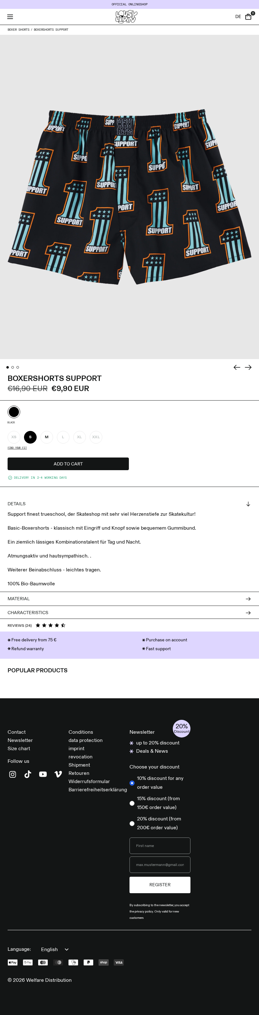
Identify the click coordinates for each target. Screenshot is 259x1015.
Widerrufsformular (89, 781)
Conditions (81, 732)
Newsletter (20, 740)
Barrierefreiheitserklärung (98, 790)
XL (79, 437)
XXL (96, 437)
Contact (17, 732)
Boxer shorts (18, 29)
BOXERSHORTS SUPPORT (51, 29)
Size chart (19, 748)
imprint (76, 748)
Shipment (79, 765)
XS (14, 437)
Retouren (79, 773)
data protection (86, 740)
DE (238, 17)
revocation (81, 757)
